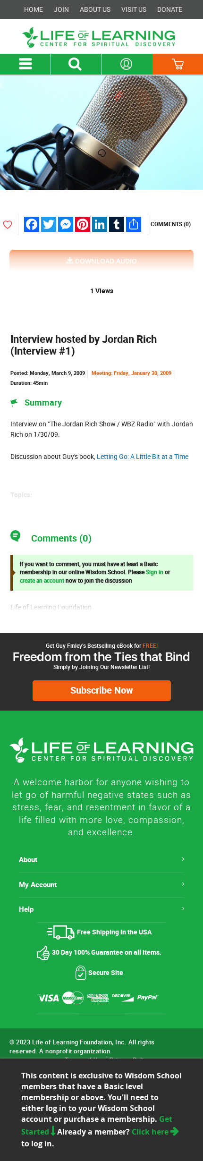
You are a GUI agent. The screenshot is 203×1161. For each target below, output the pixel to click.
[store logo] (101, 37)
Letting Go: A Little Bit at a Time (142, 456)
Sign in (154, 572)
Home (33, 9)
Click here (151, 1132)
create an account (42, 580)
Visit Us (133, 9)
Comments (171, 224)
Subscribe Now (101, 690)
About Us (95, 9)
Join (61, 9)
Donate (169, 9)
